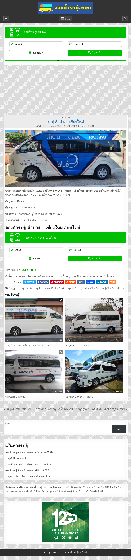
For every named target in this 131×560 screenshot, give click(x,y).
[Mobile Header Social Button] (6, 18)
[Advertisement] (65, 89)
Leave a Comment (73, 126)
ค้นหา (8, 423)
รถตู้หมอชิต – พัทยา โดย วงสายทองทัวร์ (27, 476)
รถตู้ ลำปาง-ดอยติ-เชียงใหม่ (48, 288)
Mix (113, 282)
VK (82, 282)
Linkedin (103, 282)
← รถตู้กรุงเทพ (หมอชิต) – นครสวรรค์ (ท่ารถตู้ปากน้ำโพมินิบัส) (38, 409)
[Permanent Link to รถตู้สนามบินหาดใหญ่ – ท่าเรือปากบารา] (34, 320)
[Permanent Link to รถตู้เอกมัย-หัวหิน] (34, 371)
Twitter (30, 282)
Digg (91, 282)
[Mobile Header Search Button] (125, 18)
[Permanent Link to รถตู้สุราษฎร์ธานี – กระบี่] (94, 371)
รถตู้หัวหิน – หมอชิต (16, 458)
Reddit (72, 282)
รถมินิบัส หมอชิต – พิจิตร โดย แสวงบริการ (28, 464)
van (39, 126)
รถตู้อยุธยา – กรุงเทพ (77, 345)
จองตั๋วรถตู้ (66, 117)
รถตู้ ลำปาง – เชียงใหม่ (65, 121)
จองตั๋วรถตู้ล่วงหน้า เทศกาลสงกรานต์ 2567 (29, 452)
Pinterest (58, 282)
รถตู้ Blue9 (25, 288)
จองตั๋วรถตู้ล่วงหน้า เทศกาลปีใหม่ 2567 (27, 470)
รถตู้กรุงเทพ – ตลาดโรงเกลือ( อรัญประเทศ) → (102, 409)
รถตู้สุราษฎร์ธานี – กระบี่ (79, 396)
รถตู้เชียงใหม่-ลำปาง (113, 288)
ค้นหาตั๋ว (97, 52)
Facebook (44, 282)
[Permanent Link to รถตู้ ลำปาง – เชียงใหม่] (65, 158)
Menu (67, 19)
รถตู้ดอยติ (70, 288)
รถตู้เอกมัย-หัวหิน (15, 396)
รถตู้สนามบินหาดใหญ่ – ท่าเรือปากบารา (27, 345)
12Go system (68, 60)
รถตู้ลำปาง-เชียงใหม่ (88, 288)
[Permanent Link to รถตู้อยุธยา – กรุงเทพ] (94, 320)
